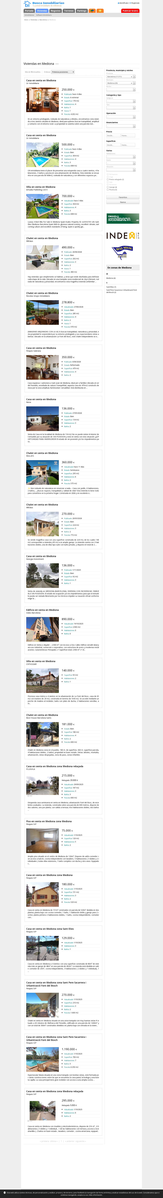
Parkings (81, 10)
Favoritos (123, 197)
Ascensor (113, 184)
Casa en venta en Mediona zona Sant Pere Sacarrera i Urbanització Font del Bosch (56, 984)
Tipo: (108, 104)
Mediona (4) (110, 278)
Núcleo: (109, 86)
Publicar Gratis (130, 10)
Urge (111, 177)
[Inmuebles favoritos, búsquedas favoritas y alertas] (100, 11)
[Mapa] (92, 11)
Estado (67, 97)
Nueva (123, 202)
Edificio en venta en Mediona (42, 609)
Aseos (66, 111)
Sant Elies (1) (111, 287)
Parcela (67, 114)
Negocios (55, 10)
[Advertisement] (81, 40)
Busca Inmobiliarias (48, 3)
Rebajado (66, 780)
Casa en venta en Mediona (41, 80)
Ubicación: (109, 167)
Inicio (26, 20)
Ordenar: (47, 72)
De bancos (113, 174)
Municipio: (109, 80)
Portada (29, 10)
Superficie (68, 101)
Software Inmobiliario (44, 15)
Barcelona (43, 20)
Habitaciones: (111, 153)
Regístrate (135, 3)
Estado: (108, 160)
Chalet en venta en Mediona (42, 238)
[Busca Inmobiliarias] (27, 6)
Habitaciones (69, 104)
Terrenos (68, 10)
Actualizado (68, 200)
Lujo (110, 182)
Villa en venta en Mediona (40, 186)
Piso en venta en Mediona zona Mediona (49, 821)
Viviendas (42, 10)
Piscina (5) (113, 189)
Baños (66, 107)
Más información (95, 1195)
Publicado (68, 94)
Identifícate (123, 3)
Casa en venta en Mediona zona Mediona (49, 875)
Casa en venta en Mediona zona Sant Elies (50, 928)
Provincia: (109, 73)
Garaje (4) (113, 187)
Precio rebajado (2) (116, 179)
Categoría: (109, 98)
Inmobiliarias (29, 15)
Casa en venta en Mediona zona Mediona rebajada (54, 766)
